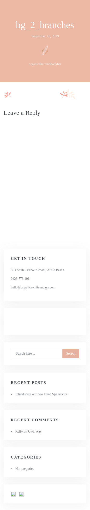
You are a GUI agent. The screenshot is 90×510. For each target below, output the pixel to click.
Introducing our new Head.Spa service (41, 394)
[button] (13, 494)
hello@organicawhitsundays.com (33, 287)
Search (70, 353)
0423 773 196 (20, 278)
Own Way (35, 431)
